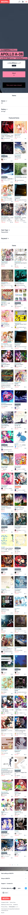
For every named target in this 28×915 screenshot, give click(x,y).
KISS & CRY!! (18, 467)
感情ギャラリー (4, 812)
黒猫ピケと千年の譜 (5, 854)
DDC (2, 629)
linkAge (16, 690)
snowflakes (17, 590)
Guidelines (15, 904)
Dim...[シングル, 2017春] (20, 445)
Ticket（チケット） (5, 590)
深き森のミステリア (5, 157)
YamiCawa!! (4, 486)
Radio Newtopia (5, 793)
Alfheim (3, 528)
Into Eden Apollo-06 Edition (21, 178)
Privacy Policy (4, 906)
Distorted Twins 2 (19, 364)
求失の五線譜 (18, 793)
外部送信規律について (13, 906)
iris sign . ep (17, 425)
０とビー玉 (3, 751)
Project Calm (4, 467)
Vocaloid (3, 154)
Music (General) (4, 134)
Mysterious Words (5, 364)
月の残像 (17, 406)
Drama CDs (3, 589)
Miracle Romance (5, 833)
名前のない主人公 (19, 812)
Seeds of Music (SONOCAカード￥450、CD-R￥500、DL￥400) (7, 549)
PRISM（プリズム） (19, 304)
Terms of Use (12, 902)
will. (15, 648)
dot (15, 609)
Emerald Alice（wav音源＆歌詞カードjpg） (20, 218)
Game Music (3, 175)
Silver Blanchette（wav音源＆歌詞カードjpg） (7, 218)
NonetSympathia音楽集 (6, 404)
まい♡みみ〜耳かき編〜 (6, 198)
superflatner (18, 156)
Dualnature (17, 751)
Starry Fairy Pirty (5, 425)
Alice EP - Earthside (19, 507)
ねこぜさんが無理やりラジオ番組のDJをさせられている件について (7, 649)
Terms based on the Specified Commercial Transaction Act (10, 909)
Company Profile (4, 902)
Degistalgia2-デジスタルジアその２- (20, 528)
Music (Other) (17, 689)
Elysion (16, 853)
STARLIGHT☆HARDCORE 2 (7, 178)
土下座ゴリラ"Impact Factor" (21, 773)
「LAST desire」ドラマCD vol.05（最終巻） (7, 710)
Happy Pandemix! (5, 324)
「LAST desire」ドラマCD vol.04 (21, 710)
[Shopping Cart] (22, 1)
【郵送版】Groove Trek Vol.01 (20, 325)
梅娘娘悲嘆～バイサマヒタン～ (6, 731)
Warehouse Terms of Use (6, 904)
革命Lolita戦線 (18, 629)
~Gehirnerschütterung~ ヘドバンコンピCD (20, 731)
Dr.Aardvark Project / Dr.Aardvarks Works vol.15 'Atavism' (7, 771)
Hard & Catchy (18, 571)
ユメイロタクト (4, 690)
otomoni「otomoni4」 (6, 507)
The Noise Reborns (19, 283)
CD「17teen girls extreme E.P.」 (7, 447)
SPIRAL (16, 671)
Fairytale (17, 488)
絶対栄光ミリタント (5, 283)
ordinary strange (5, 609)
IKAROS (3, 571)
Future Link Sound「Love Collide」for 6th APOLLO (7, 136)
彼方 (2, 671)
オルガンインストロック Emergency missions (7, 384)
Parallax (16, 383)
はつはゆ (17, 550)
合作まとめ (17, 135)
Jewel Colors (4, 263)
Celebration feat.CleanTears (21, 263)
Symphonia (17, 198)
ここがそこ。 (18, 832)
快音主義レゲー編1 (5, 303)
